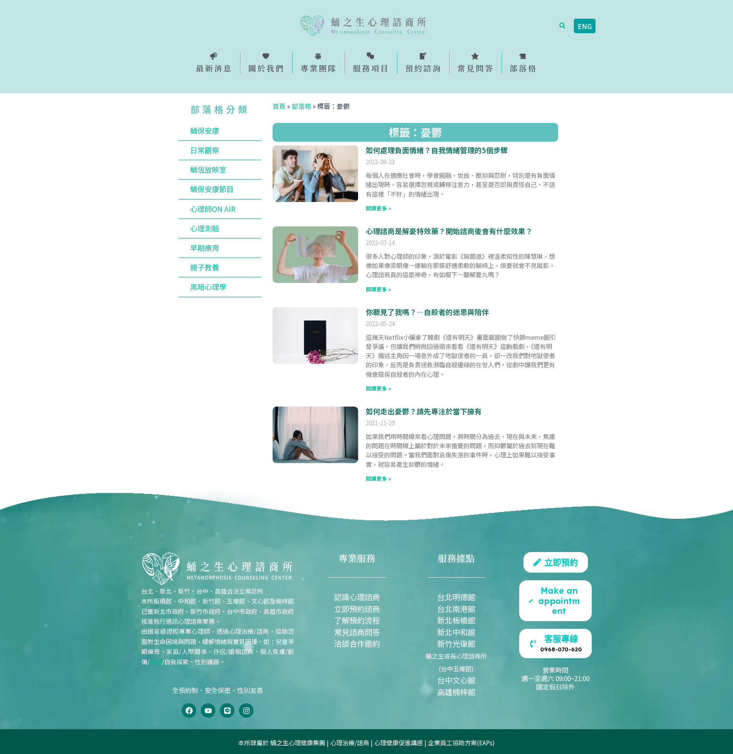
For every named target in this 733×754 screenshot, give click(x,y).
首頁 (279, 106)
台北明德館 (456, 596)
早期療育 (204, 247)
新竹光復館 (456, 643)
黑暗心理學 (208, 286)
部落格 (301, 106)
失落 (156, 661)
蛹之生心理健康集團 (297, 742)
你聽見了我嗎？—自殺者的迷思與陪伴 (427, 312)
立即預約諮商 (357, 608)
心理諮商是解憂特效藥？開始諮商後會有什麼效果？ (449, 231)
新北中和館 (456, 632)
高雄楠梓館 (456, 691)
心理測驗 (204, 228)
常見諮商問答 (357, 632)
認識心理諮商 (357, 596)
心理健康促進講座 (398, 742)
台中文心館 (456, 680)
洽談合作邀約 (357, 643)
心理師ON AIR (213, 208)
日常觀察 (204, 150)
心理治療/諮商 (349, 742)
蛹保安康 (204, 130)
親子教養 (204, 267)
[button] (562, 26)
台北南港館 (456, 608)
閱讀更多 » (378, 208)
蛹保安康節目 (212, 189)
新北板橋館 (456, 620)
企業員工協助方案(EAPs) (461, 742)
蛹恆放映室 (208, 169)
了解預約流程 (357, 620)
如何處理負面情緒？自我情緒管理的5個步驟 (437, 150)
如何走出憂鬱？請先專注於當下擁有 (424, 411)
